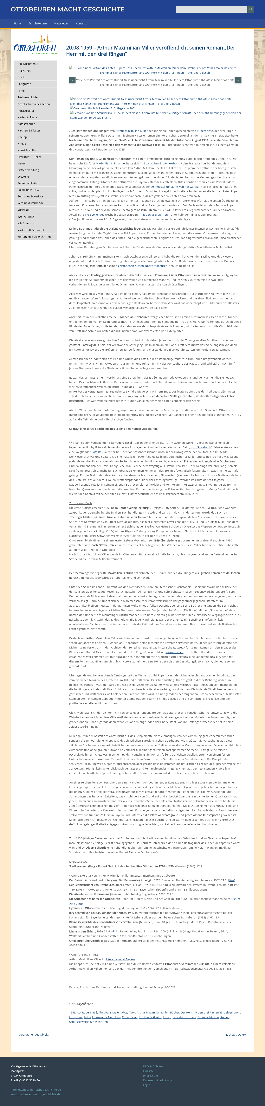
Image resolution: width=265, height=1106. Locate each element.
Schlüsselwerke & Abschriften (88, 1022)
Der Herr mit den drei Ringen (200, 1012)
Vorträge (23, 210)
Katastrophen (26, 124)
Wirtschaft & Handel (31, 230)
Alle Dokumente (28, 64)
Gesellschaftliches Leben (34, 104)
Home (18, 23)
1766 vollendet (94, 214)
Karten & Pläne (27, 117)
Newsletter (61, 23)
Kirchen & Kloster (29, 130)
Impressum (150, 1075)
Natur (21, 163)
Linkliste (148, 1071)
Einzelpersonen (230, 1012)
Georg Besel (130, 1017)
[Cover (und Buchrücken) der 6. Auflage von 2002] (103, 108)
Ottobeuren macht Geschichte (68, 9)
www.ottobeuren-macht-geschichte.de (36, 1094)
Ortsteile (23, 176)
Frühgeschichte (28, 97)
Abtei (132, 1012)
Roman (224, 1017)
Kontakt (81, 23)
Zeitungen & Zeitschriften (34, 237)
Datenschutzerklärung (157, 1080)
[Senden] (250, 9)
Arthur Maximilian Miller (132, 131)
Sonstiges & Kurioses (31, 196)
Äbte (124, 1012)
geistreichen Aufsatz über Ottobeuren (142, 266)
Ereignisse (24, 84)
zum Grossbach (201, 447)
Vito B (96, 452)
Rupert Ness (205, 131)
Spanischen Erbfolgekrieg (160, 163)
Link (231, 880)
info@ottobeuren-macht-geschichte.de (36, 1089)
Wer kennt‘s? (26, 216)
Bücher (174, 1012)
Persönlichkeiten (28, 183)
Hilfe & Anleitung (154, 1066)
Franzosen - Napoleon (106, 1017)
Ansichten (24, 70)
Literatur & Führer (29, 157)
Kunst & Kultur (27, 150)
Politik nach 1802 (29, 190)
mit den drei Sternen (154, 214)
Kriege (22, 143)
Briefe (21, 77)
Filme (21, 91)
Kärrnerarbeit (175, 652)
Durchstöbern (38, 23)
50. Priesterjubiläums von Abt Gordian (175, 187)
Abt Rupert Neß (87, 1012)
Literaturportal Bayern (120, 959)
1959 (72, 1012)
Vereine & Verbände (31, 203)
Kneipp (22, 137)
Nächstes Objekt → (237, 1034)
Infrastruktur (26, 110)
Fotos (87, 1017)
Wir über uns (26, 223)
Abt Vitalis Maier (109, 1012)
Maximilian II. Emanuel (111, 163)
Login (146, 1085)
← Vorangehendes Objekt (31, 1034)
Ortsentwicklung (28, 170)
